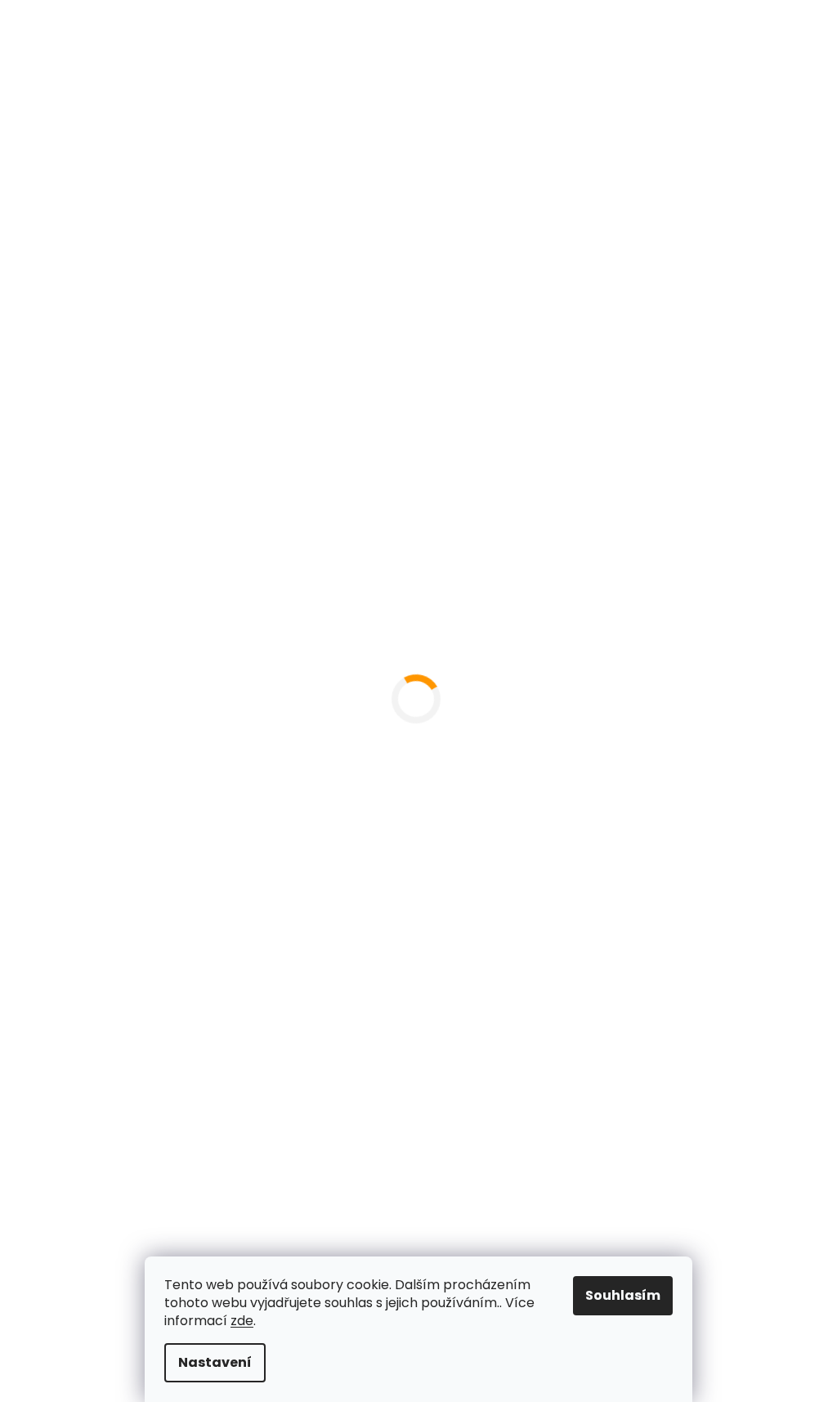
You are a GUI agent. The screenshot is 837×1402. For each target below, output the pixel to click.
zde (242, 1320)
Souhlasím (622, 1295)
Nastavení (215, 1362)
